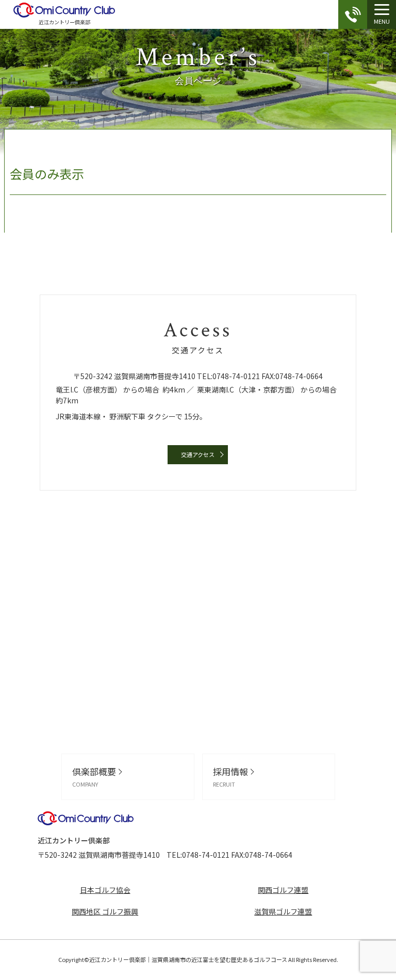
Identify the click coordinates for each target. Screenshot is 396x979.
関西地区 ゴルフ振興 (105, 911)
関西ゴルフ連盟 (283, 890)
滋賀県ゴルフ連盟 (283, 911)
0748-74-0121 (236, 376)
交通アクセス (197, 454)
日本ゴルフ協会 (105, 890)
